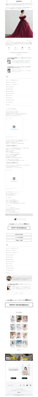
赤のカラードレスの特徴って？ (12, 82)
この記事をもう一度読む (19, 240)
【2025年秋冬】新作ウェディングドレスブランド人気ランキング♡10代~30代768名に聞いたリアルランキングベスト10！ (19, 67)
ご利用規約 (15, 390)
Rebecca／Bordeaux (11, 268)
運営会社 (12, 390)
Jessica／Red (10, 97)
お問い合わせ (19, 392)
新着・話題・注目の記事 (19, 234)
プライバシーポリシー (19, 390)
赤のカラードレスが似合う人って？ (13, 84)
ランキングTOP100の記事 (19, 237)
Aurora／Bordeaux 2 (11, 93)
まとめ (9, 104)
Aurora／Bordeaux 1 (11, 86)
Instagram (29, 49)
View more (19, 349)
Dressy (19, 1)
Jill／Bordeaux (10, 95)
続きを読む (19, 71)
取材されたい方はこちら (24, 390)
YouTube (22, 49)
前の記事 (16, 293)
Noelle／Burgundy (10, 91)
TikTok (9, 49)
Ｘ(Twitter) (16, 49)
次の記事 (22, 293)
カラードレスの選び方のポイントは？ (13, 248)
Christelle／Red (10, 102)
